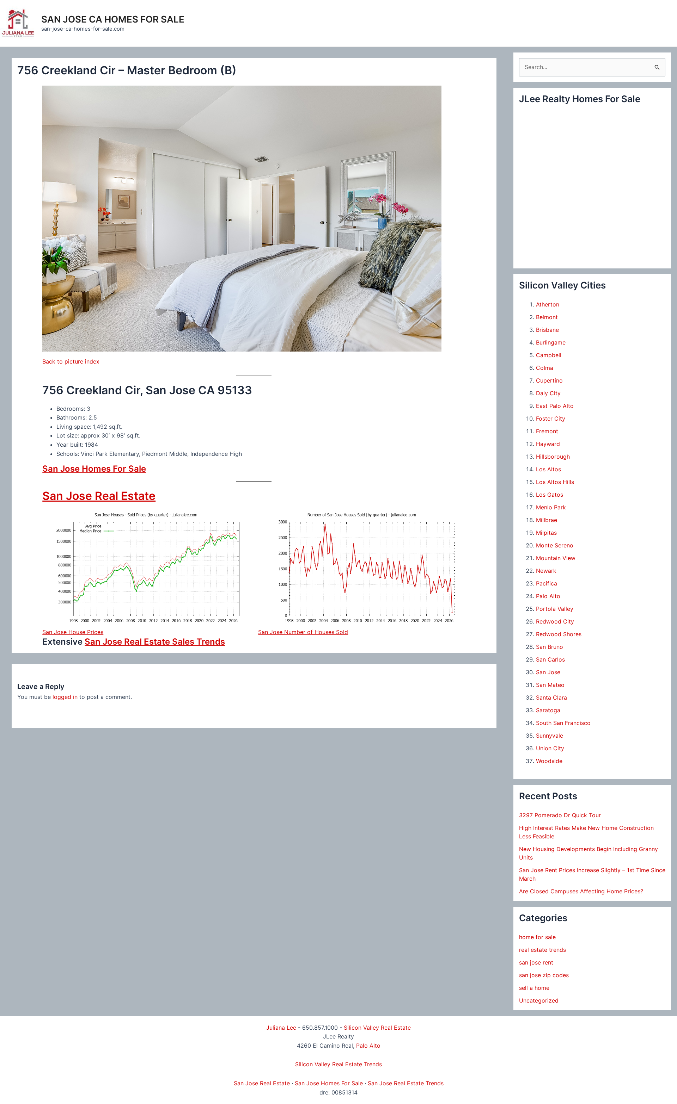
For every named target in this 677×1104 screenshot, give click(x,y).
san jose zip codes (544, 975)
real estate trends (542, 949)
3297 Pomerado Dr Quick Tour (560, 815)
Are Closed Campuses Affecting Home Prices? (581, 891)
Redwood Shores (558, 634)
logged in (65, 696)
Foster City (550, 418)
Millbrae (546, 519)
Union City (550, 748)
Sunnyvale (549, 735)
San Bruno (549, 646)
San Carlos (550, 659)
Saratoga (548, 710)
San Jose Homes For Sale (94, 469)
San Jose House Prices (72, 631)
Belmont (547, 317)
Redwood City (555, 621)
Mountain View (555, 558)
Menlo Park (551, 507)
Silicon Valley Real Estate (377, 1027)
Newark (546, 570)
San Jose (548, 672)
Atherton (547, 304)
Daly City (548, 393)
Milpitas (546, 532)
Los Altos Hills (555, 481)
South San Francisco (563, 722)
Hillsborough (553, 456)
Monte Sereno (554, 545)
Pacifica (546, 583)
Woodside (549, 760)
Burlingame (551, 342)
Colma (544, 367)
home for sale (537, 937)
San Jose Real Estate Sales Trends (155, 642)
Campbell (548, 355)
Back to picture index (70, 361)
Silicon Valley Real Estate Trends (338, 1064)
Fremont (547, 431)
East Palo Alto (555, 405)
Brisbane (547, 329)
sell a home (534, 987)
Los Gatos (549, 494)
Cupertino (549, 380)
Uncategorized (539, 1000)
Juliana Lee (281, 1027)
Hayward (548, 443)
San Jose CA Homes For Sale (112, 19)
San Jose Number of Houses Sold (303, 631)
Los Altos (548, 469)
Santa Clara (551, 697)
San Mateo (550, 684)
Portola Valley (554, 608)
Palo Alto (548, 596)
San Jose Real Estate (98, 496)
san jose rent (536, 962)
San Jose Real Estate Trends (406, 1083)
